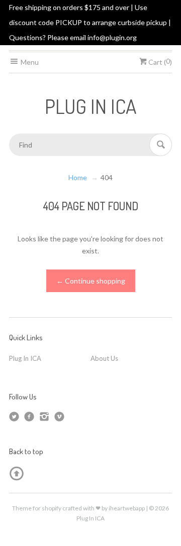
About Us (104, 358)
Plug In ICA (25, 358)
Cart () (159, 62)
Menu (29, 62)
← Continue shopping (90, 281)
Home (77, 177)
